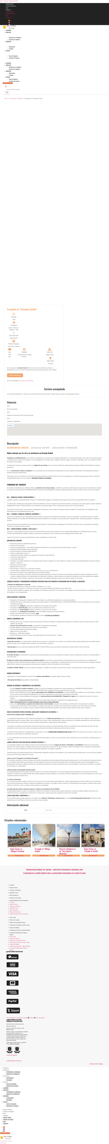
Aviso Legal (13, 917)
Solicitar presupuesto (15, 375)
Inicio (6, 98)
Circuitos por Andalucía (14, 39)
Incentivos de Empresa (14, 58)
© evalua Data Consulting (11, 1055)
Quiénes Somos (9, 4)
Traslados (11, 49)
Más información (19, 856)
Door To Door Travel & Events (9, 1)
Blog (7, 8)
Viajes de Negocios (13, 56)
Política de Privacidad (15, 1043)
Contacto (8, 9)
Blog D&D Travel (14, 892)
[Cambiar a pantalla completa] (4, 1141)
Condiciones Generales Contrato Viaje (19, 925)
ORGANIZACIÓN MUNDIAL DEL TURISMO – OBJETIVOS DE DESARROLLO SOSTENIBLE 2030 (54, 869)
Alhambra (8, 30)
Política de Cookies (15, 920)
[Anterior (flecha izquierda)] (1, 1143)
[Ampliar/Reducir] (1, 1141)
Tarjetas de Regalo (11, 6)
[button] (21, 497)
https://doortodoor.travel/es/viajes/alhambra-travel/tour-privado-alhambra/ (34, 702)
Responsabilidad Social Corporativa (19, 900)
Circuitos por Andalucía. (52, 615)
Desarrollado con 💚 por (96, 1064)
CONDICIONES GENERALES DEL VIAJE (60, 732)
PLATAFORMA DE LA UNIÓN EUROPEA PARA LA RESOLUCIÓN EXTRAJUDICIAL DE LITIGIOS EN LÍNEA (54, 873)
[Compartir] (7, 1141)
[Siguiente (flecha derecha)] (4, 1143)
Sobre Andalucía (14, 895)
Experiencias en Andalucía (15, 37)
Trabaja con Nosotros (15, 890)
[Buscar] (7, 92)
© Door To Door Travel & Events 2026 (13, 1060)
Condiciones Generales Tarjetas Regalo (20, 930)
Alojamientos (12, 47)
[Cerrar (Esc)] (10, 1141)
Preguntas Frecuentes (15, 898)
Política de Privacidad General (17, 922)
